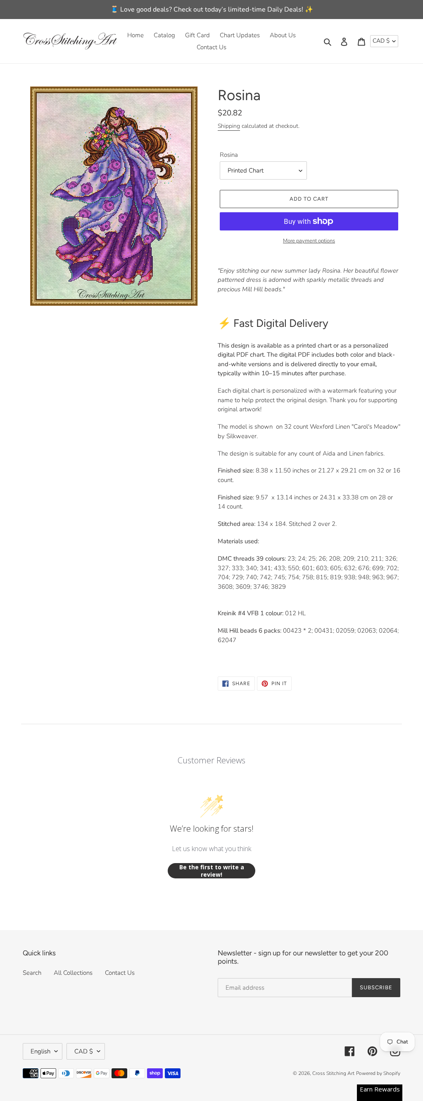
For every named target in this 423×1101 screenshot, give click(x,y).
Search (32, 973)
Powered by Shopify (378, 1073)
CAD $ (381, 41)
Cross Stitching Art (333, 1073)
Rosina (229, 155)
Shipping (229, 126)
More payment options (309, 241)
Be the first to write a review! (211, 870)
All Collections (73, 973)
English (40, 1051)
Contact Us (120, 973)
